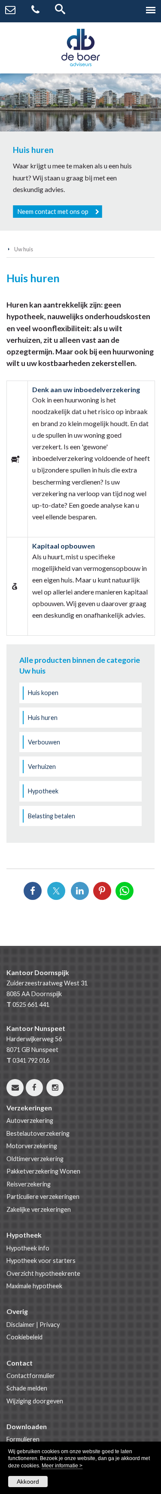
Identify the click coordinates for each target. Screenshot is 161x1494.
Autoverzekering (29, 1120)
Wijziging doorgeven (34, 1401)
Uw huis (23, 249)
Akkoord (28, 1481)
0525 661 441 (30, 1004)
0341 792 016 (30, 1060)
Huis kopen (43, 692)
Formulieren (22, 1439)
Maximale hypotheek (34, 1286)
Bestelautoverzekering (38, 1133)
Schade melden (26, 1388)
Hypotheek (43, 791)
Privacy (49, 1324)
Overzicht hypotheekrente (43, 1273)
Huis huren (43, 717)
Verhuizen (42, 766)
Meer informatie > (62, 1466)
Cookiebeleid (24, 1337)
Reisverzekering (28, 1184)
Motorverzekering (31, 1145)
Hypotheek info (27, 1248)
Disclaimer (20, 1324)
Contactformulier (30, 1375)
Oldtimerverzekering (35, 1158)
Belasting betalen (51, 816)
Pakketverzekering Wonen (43, 1171)
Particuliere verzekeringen (42, 1196)
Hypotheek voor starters (41, 1260)
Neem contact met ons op (53, 211)
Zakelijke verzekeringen (38, 1209)
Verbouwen (44, 742)
